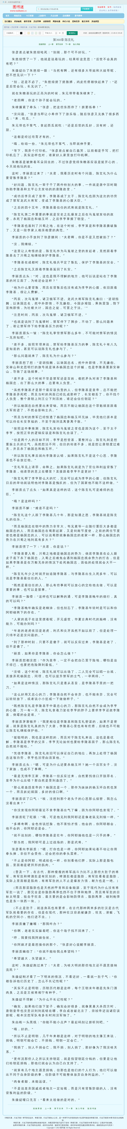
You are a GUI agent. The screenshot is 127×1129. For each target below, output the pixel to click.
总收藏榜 (66, 16)
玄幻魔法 (8, 21)
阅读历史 (17, 16)
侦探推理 (47, 21)
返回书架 (92, 1108)
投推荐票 (42, 44)
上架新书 (42, 16)
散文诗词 (85, 21)
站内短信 (117, 7)
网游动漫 (56, 21)
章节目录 (59, 44)
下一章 (68, 44)
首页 (7, 16)
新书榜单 (78, 16)
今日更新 (30, 16)
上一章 (50, 44)
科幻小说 (66, 21)
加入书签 (76, 44)
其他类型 (95, 21)
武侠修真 (18, 21)
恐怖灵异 (76, 21)
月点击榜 (54, 16)
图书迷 (18, 7)
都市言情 (27, 21)
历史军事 (37, 21)
